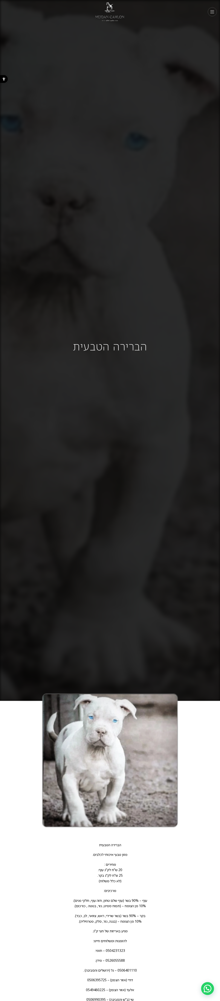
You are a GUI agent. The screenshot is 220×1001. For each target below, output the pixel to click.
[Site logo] (110, 11)
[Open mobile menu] (212, 12)
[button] (4, 79)
